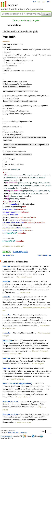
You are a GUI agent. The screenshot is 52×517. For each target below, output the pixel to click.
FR (48, 2)
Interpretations (14, 25)
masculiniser (43, 255)
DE (39, 2)
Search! (46, 14)
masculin (6, 266)
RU (34, 2)
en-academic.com (10, 4)
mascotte (10, 255)
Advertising (23, 432)
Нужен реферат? (20, 252)
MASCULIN (7, 340)
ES (44, 2)
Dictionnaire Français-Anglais (26, 21)
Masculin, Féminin (10, 401)
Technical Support (13, 432)
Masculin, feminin (10, 414)
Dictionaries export (6, 436)
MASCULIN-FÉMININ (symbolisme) (17, 384)
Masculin (6, 358)
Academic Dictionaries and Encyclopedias (22, 9)
